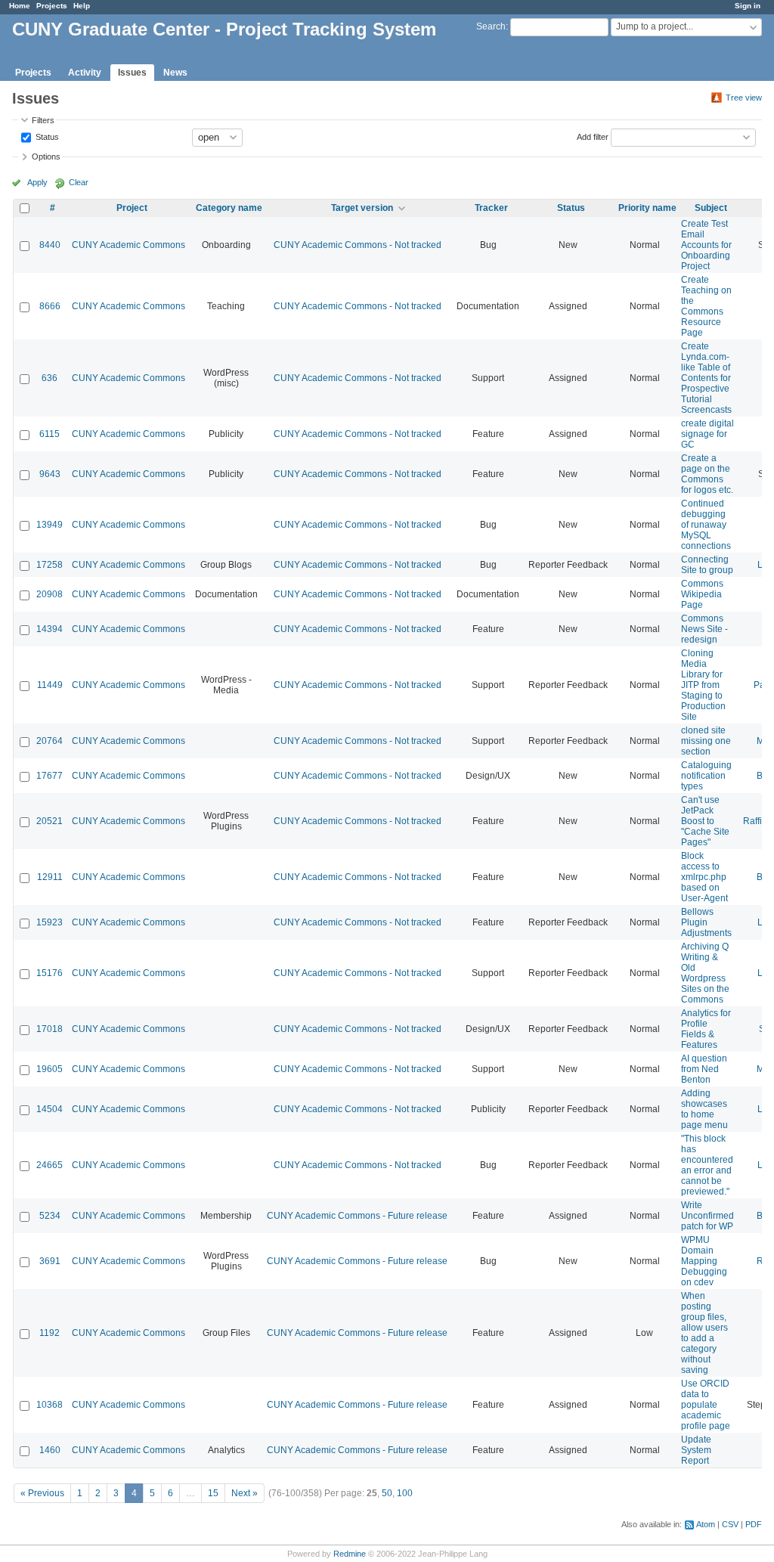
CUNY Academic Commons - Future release (357, 1215)
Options (46, 156)
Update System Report (696, 1450)
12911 (50, 877)
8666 (49, 306)
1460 (49, 1450)
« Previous (42, 1493)
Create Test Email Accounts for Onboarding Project (706, 244)
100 (405, 1493)
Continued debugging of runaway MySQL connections (706, 524)
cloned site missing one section (706, 741)
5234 (49, 1215)
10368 (49, 1404)
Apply (37, 182)
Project (131, 208)
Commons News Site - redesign (704, 629)
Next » (244, 1493)
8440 (49, 245)
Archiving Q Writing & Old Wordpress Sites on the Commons (705, 973)
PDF (753, 1524)
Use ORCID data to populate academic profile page (705, 1404)
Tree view (744, 97)
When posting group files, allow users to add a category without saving (704, 1333)
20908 (49, 594)
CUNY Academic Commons (128, 245)
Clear (78, 182)
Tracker (491, 208)
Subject (711, 208)
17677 (49, 775)
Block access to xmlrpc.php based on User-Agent (704, 877)
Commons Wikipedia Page (702, 594)
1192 (49, 1333)
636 (49, 378)
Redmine (349, 1553)
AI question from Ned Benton (704, 1069)
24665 (49, 1165)
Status (46, 136)
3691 (49, 1261)
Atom (705, 1524)
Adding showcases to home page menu (704, 1109)
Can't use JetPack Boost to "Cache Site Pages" (705, 821)
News (175, 72)
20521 (49, 821)
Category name (229, 208)
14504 (49, 1109)
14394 (49, 629)
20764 (49, 741)
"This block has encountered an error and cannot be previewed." (707, 1165)
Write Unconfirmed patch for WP (707, 1216)
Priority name (647, 208)
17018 (49, 1029)
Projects (51, 6)
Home (19, 6)
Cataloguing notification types (706, 776)
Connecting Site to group (707, 564)
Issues (132, 72)
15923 (49, 922)
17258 (49, 564)
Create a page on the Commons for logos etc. (707, 474)
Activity (84, 72)
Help (81, 6)
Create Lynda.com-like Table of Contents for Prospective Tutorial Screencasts (706, 378)
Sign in (747, 6)
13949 (49, 524)
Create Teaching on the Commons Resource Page (706, 306)
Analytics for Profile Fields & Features (706, 1029)
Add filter (592, 136)
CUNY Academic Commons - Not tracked (357, 245)
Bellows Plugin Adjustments (706, 922)
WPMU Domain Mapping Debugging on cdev (704, 1261)
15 (213, 1493)
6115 (49, 434)
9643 (49, 474)
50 (387, 1493)
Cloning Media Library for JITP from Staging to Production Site (703, 685)
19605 (49, 1069)
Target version (362, 208)
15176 (49, 973)
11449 (50, 685)
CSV (730, 1524)
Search (491, 26)
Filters (43, 120)
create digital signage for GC (707, 434)
